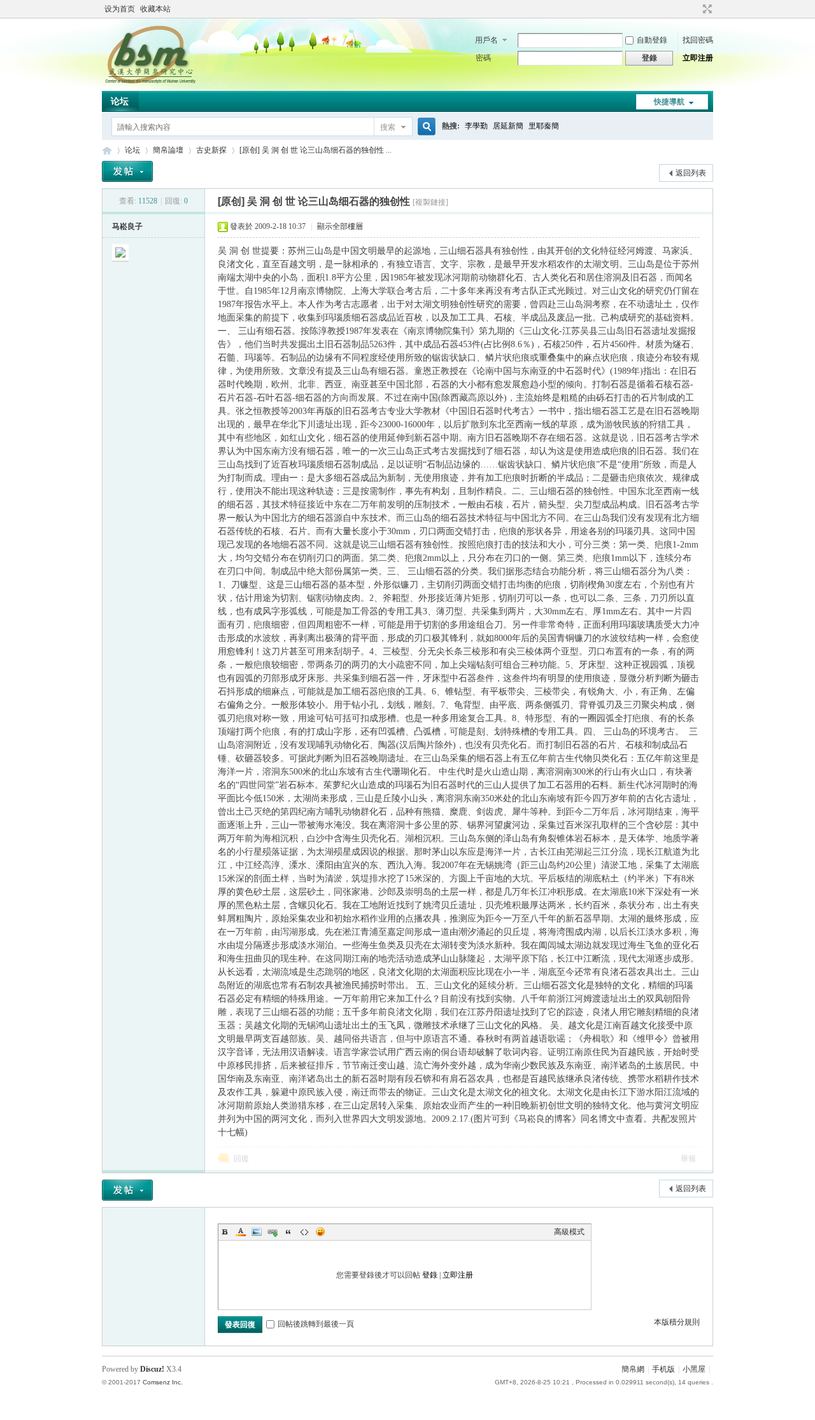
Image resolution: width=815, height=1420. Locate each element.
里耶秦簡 (543, 125)
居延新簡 (508, 125)
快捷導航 (669, 101)
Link (272, 1231)
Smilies (320, 1231)
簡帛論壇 (168, 150)
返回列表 (691, 173)
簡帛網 (632, 1369)
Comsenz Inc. (163, 1382)
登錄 (429, 1275)
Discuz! (152, 1369)
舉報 (688, 1158)
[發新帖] (127, 171)
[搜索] (425, 127)
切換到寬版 (705, 9)
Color (240, 1231)
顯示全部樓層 (340, 226)
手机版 (663, 1369)
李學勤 (476, 125)
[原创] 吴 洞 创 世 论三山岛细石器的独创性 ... (315, 150)
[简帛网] (150, 83)
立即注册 (698, 57)
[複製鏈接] (430, 202)
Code (304, 1231)
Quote (288, 1231)
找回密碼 (698, 40)
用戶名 (486, 40)
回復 (241, 1158)
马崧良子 (127, 226)
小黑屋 (694, 1369)
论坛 (120, 101)
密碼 (483, 57)
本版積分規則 (677, 1322)
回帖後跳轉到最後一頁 (316, 1324)
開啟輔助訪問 (695, 9)
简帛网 (107, 150)
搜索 (387, 127)
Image (256, 1231)
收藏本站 (155, 8)
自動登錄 (652, 40)
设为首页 (119, 8)
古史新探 (211, 150)
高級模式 (569, 1231)
